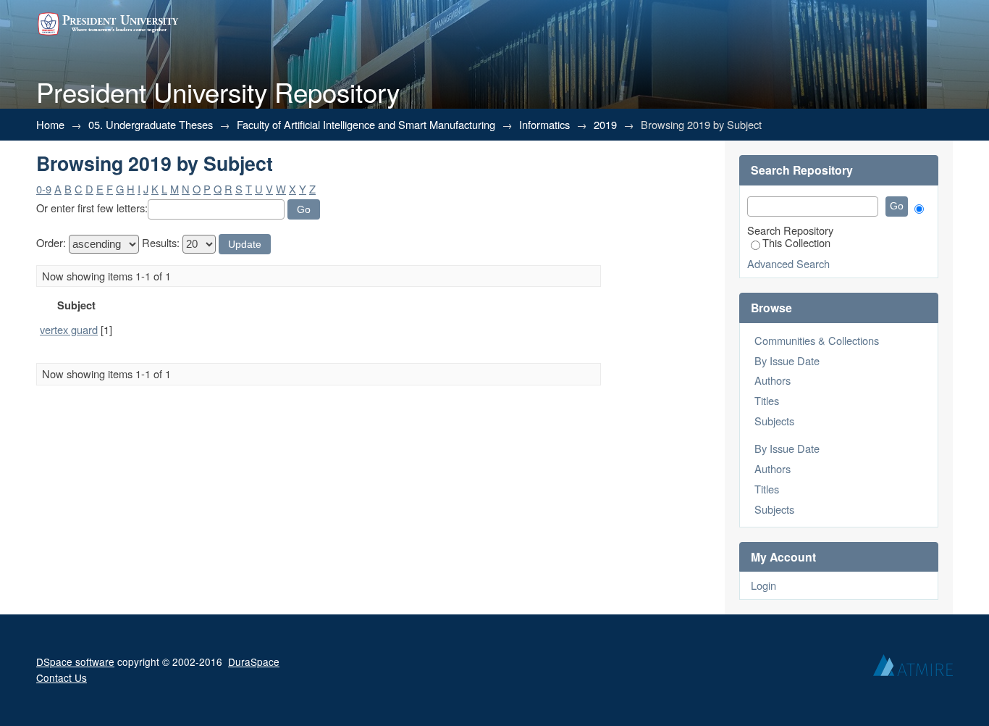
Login (763, 585)
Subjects (774, 420)
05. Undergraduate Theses (150, 124)
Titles (766, 400)
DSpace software (75, 661)
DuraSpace (253, 661)
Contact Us (61, 677)
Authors (772, 380)
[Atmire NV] (913, 669)
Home (50, 124)
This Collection (796, 242)
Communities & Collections (816, 340)
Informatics (544, 124)
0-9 (43, 188)
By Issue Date (787, 360)
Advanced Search (788, 263)
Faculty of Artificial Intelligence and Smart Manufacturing (366, 124)
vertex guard (69, 329)
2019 (605, 124)
